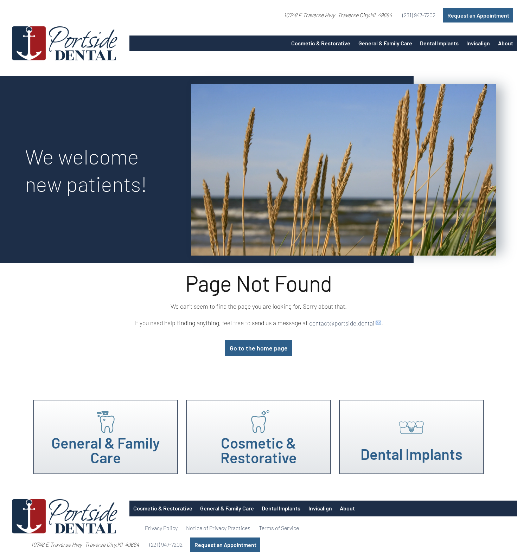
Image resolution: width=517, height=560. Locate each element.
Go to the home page (259, 348)
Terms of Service (279, 527)
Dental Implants (439, 43)
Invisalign (478, 43)
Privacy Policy (161, 527)
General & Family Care (385, 43)
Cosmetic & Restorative (320, 43)
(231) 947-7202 (418, 15)
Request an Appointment (478, 15)
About (505, 43)
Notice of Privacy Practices (218, 527)
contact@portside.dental (341, 323)
